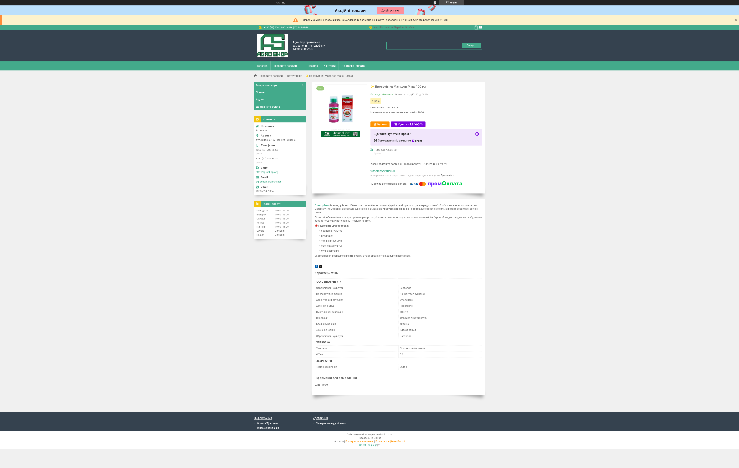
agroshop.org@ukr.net (268, 181)
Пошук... (472, 45)
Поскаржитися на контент (359, 441)
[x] (320, 267)
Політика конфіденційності (390, 441)
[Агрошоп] (272, 45)
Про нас (313, 65)
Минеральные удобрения (331, 423)
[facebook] (316, 267)
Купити (382, 124)
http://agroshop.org (267, 172)
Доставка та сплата (268, 106)
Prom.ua (388, 434)
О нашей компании (268, 427)
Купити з (403, 124)
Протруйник (322, 205)
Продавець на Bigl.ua (369, 438)
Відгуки (260, 99)
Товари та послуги (285, 65)
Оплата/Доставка (267, 423)
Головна (262, 65)
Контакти (330, 65)
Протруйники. (294, 75)
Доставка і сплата (353, 65)
